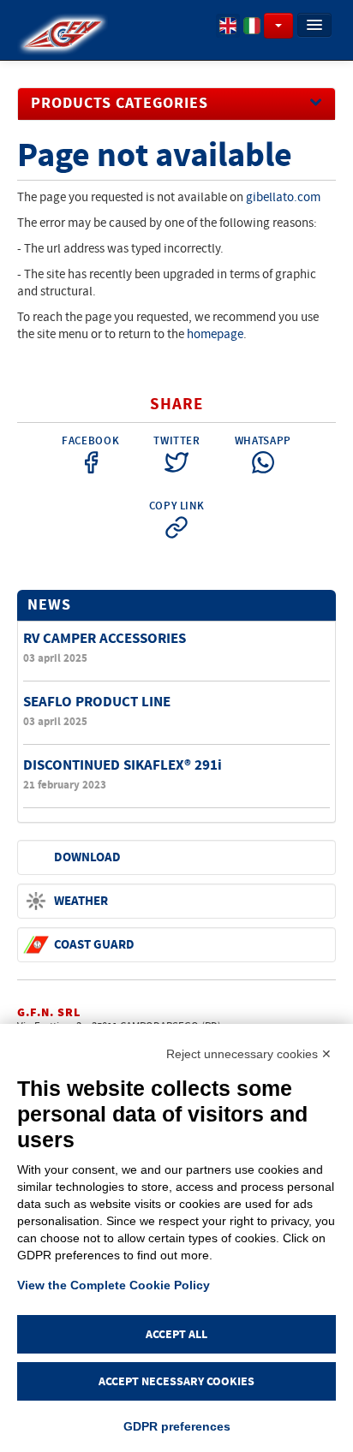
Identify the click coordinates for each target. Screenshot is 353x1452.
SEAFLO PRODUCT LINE (97, 701)
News (49, 605)
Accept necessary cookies (176, 1381)
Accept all (176, 1334)
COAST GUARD (94, 945)
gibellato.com (283, 197)
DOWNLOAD (87, 857)
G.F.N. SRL (49, 1012)
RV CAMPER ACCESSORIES (104, 638)
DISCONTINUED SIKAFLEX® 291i (122, 765)
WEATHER (81, 901)
